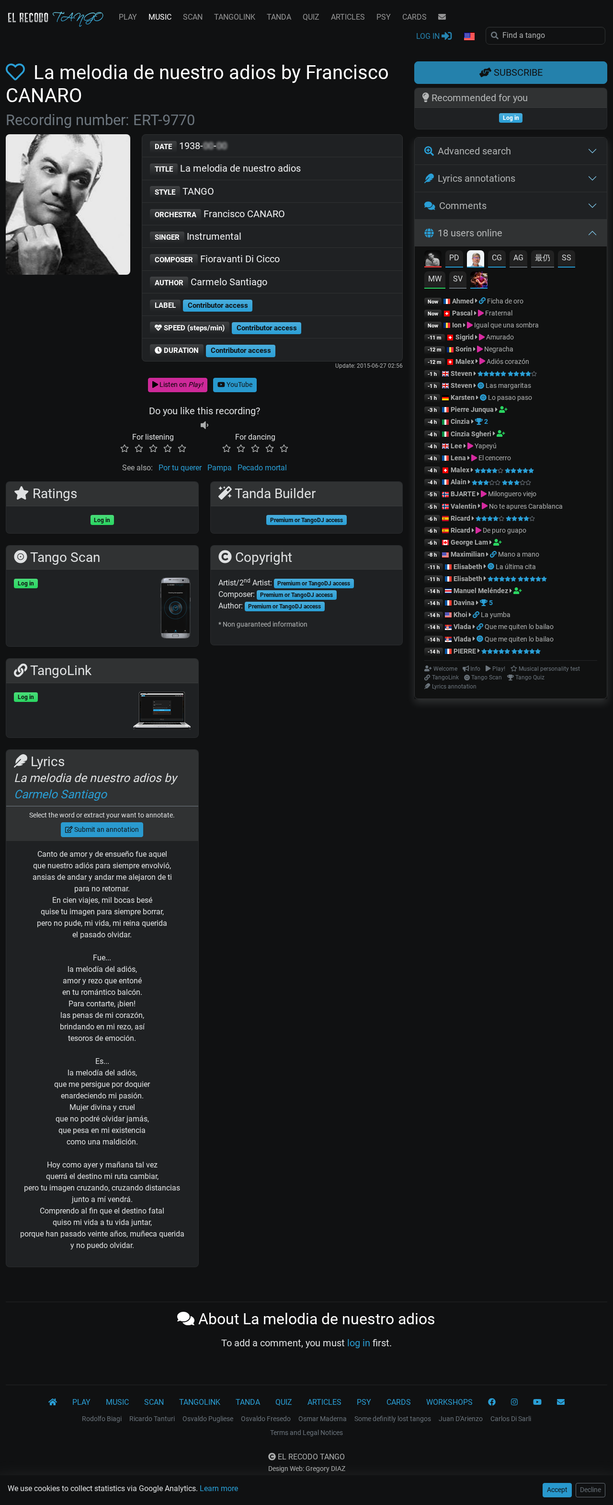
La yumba (496, 614)
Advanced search (474, 151)
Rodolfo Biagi (102, 1419)
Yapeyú (485, 446)
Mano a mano (518, 554)
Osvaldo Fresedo (266, 1419)
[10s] (204, 425)
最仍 (542, 257)
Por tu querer (180, 467)
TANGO (184, 191)
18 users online (470, 233)
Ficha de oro (505, 301)
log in (358, 1343)
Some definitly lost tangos (392, 1419)
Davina (464, 603)
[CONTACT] (442, 17)
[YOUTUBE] (537, 1402)
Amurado (499, 337)
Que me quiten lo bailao (519, 626)
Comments (463, 205)
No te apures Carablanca (525, 506)
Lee (456, 446)
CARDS (414, 17)
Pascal (462, 313)
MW (435, 278)
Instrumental (198, 236)
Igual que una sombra (506, 325)
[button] (469, 37)
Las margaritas (508, 385)
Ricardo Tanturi (152, 1419)
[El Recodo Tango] (53, 1402)
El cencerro (494, 458)
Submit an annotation (106, 829)
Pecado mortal (262, 467)
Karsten (463, 397)
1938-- (191, 146)
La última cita (516, 567)
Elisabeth (468, 567)
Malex (464, 361)
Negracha (498, 349)
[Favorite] (17, 72)
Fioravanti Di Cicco (217, 259)
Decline (590, 1489)
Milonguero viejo (511, 494)
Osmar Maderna (322, 1419)
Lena (458, 458)
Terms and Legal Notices (306, 1432)
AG (518, 257)
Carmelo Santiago (211, 282)
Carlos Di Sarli (510, 1419)
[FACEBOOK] (491, 1402)
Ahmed (463, 301)
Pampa (219, 467)
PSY (383, 17)
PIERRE (465, 651)
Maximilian (468, 554)
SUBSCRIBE (517, 72)
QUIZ (311, 17)
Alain (458, 482)
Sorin (463, 349)
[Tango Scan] (481, 385)
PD (454, 257)
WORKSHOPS (449, 1402)
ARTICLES (348, 17)
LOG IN (429, 36)
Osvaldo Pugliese (207, 1419)
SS (566, 257)
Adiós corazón (507, 361)
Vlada (462, 626)
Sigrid (464, 337)
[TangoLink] (483, 301)
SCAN (193, 17)
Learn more (219, 1488)
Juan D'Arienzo (461, 1419)
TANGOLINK (234, 17)
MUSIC (159, 17)
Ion (457, 325)
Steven (461, 373)
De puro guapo (503, 530)
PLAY (128, 17)
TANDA (279, 17)
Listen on (180, 384)
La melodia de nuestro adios (228, 168)
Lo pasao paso (510, 397)
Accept (557, 1489)
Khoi (460, 614)
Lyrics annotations (476, 178)
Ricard (460, 518)
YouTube (238, 384)
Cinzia (460, 421)
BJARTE (463, 494)
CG (497, 257)
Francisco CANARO (220, 214)
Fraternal (498, 313)
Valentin (464, 506)
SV (458, 278)
